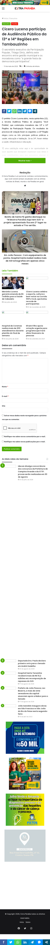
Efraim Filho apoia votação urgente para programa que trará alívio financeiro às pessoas (36, 331)
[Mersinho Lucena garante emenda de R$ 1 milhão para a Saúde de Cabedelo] (13, 283)
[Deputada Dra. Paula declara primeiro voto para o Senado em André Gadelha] (9, 664)
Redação (25, 172)
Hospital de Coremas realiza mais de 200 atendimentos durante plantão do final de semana (13, 331)
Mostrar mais (24, 160)
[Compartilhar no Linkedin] (19, 111)
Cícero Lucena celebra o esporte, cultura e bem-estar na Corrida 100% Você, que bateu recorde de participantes (36, 297)
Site (3, 406)
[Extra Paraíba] (25, 8)
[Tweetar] (9, 111)
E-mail (5, 396)
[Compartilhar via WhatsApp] (14, 111)
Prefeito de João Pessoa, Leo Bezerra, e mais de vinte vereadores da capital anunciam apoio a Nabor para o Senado (33, 693)
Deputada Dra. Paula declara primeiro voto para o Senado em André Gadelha (32, 663)
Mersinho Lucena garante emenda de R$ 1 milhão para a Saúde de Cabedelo (12, 295)
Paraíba (14, 24)
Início (5, 18)
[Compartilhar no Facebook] (4, 111)
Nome (5, 387)
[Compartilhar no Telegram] (24, 111)
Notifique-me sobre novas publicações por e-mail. (24, 442)
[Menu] (3, 9)
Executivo (13, 18)
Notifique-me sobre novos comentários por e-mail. (25, 436)
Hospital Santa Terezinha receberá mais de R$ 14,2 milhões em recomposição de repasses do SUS (32, 677)
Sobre (28, 922)
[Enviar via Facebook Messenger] (30, 111)
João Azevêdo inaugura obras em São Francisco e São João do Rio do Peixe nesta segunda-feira (33, 710)
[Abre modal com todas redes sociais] (35, 111)
